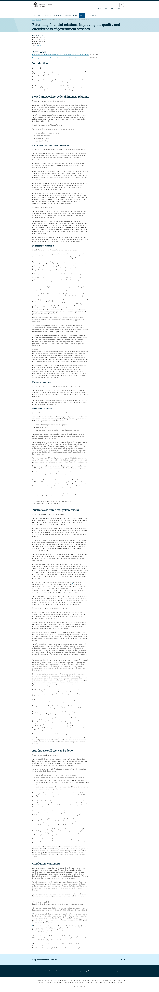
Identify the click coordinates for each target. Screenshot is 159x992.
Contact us (38, 971)
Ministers (99, 8)
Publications (47, 15)
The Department (92, 15)
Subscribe (119, 8)
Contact (112, 8)
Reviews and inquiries (71, 15)
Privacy (104, 971)
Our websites (49, 971)
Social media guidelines (116, 971)
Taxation (39, 45)
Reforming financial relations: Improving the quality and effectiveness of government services (60, 54)
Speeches (38, 20)
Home (33, 20)
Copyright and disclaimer (91, 971)
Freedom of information (63, 971)
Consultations (58, 15)
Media (82, 15)
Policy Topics (37, 15)
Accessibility (77, 971)
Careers (106, 8)
